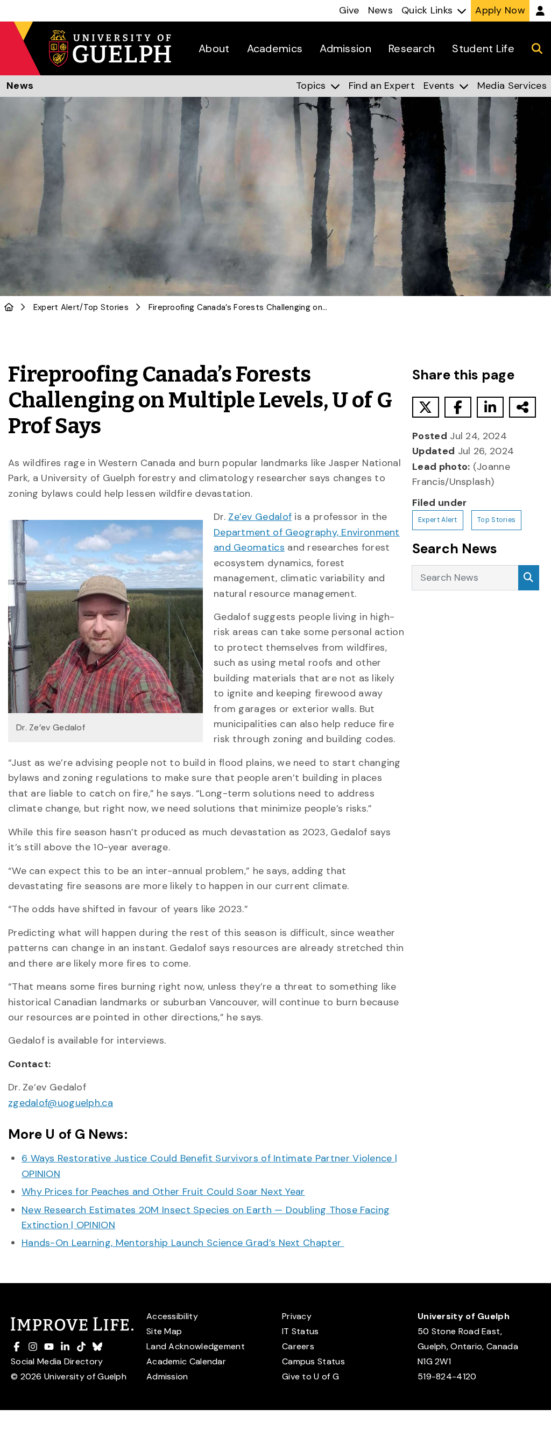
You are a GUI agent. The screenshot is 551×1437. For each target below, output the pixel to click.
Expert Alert (56, 307)
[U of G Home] (8, 307)
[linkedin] (490, 407)
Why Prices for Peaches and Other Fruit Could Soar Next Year (163, 1191)
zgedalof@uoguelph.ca (60, 1102)
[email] (522, 407)
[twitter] (425, 407)
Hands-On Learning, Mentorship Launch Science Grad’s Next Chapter (183, 1242)
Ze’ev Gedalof (260, 516)
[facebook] (457, 407)
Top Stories (106, 307)
